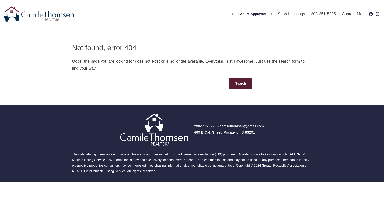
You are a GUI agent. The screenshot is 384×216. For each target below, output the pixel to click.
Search (240, 83)
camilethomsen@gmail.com (242, 126)
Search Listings (291, 14)
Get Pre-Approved (252, 14)
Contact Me (352, 14)
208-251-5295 (323, 14)
